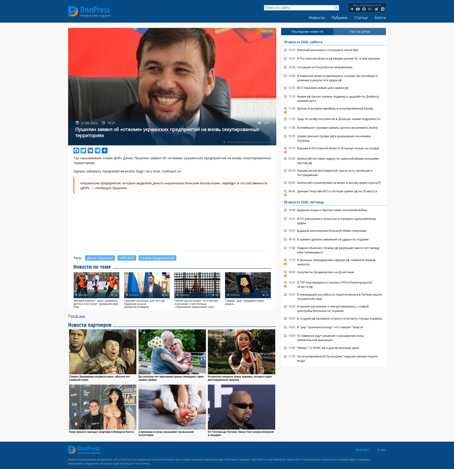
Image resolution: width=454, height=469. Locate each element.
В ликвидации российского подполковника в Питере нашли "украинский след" (333, 296)
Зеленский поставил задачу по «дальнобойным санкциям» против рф (333, 160)
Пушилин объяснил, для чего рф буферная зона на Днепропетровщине (147, 290)
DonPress (95, 9)
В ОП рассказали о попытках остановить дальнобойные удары (333, 220)
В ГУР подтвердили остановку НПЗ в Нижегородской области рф (333, 284)
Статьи (361, 17)
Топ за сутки (360, 31)
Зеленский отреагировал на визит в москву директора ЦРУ (333, 183)
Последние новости (307, 31)
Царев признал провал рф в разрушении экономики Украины (333, 138)
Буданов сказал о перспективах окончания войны (333, 210)
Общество (266, 30)
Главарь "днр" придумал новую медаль (248, 290)
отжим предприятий (157, 258)
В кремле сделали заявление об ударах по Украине (333, 239)
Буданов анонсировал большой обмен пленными (333, 231)
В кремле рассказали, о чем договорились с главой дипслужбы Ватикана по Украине (333, 308)
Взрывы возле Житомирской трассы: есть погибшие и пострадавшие (333, 172)
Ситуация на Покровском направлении (333, 67)
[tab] (307, 31)
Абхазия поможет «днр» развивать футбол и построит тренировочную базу (96, 290)
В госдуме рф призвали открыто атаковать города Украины (333, 319)
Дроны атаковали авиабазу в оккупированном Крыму (333, 109)
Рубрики (339, 17)
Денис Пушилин (100, 258)
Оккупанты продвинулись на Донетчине (333, 273)
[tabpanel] (333, 200)
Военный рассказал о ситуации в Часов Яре (333, 50)
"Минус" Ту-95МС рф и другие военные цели (333, 348)
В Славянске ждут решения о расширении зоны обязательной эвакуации (333, 337)
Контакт (362, 449)
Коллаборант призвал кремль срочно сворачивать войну (333, 128)
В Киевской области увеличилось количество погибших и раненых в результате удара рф (333, 77)
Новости (317, 17)
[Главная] (73, 11)
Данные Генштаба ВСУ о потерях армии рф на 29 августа (333, 192)
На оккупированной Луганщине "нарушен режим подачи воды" (333, 358)
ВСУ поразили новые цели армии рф (333, 88)
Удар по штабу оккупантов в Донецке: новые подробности (333, 119)
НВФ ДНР (127, 258)
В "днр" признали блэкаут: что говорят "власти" (333, 327)
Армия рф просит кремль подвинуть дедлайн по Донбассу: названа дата (333, 98)
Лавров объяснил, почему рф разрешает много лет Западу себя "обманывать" (333, 249)
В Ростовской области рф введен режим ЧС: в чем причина (333, 59)
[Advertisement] (172, 222)
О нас (381, 449)
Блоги (380, 17)
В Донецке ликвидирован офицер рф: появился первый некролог (333, 261)
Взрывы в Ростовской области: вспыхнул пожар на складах (333, 149)
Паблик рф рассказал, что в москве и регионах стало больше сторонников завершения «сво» (197, 290)
